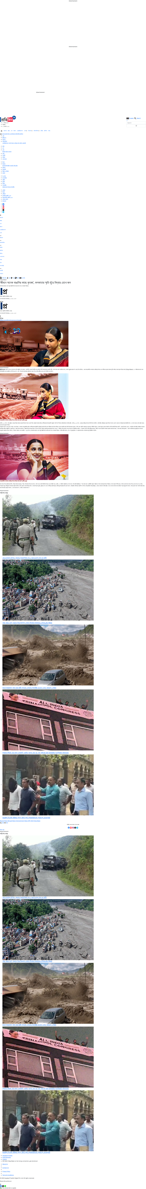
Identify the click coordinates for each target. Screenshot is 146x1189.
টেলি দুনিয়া (15, 165)
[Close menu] (0, 215)
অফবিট (3, 155)
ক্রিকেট (3, 151)
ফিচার (3, 192)
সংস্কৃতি (11, 165)
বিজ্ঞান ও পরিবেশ (5, 171)
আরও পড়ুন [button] (2, 829)
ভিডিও (3, 183)
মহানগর (5, 131)
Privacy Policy (6, 1171)
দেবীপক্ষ (3, 193)
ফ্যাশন (12, 143)
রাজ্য (9, 131)
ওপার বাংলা (4, 159)
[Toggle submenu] (0, 235)
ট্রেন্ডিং (3, 179)
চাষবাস (3, 173)
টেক (18, 143)
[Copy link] (2, 301)
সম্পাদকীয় (4, 185)
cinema (4, 1159)
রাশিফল (45, 131)
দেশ (11, 131)
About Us (5, 1164)
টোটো (21, 143)
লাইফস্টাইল (36, 131)
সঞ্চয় (49, 131)
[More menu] (145, 130)
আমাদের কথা (4, 187)
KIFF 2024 (31, 821)
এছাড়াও (1, 273)
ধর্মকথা (3, 157)
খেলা (25, 131)
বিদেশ (15, 131)
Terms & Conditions (8, 1175)
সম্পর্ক (10, 143)
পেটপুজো (16, 143)
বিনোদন (29, 131)
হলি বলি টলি (4, 165)
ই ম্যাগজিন (4, 178)
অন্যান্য (9, 151)
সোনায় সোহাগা (5, 199)
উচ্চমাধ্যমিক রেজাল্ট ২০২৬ (7, 197)
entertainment (6, 1157)
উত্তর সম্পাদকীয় (11, 187)
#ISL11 (4, 137)
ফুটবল (7, 151)
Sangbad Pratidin (7, 1155)
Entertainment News (22, 821)
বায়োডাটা (4, 169)
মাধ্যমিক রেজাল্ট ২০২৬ (6, 195)
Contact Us (5, 1168)
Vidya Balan (37, 821)
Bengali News (12, 821)
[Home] (8, 118)
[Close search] (127, 120)
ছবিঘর (42, 131)
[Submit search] (136, 125)
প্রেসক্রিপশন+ (20, 131)
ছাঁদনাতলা (4, 201)
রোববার (3, 190)
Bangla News (4, 821)
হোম (3, 136)
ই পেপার (4, 176)
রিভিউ (8, 165)
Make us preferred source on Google (10, 320)
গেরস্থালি (24, 143)
